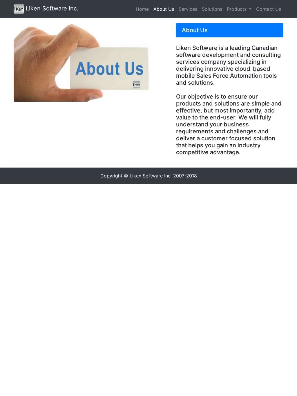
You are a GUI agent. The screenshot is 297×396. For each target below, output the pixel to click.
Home (142, 9)
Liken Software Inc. (51, 8)
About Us (163, 9)
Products (237, 9)
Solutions (212, 9)
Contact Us (268, 9)
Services (188, 9)
